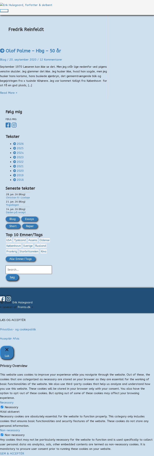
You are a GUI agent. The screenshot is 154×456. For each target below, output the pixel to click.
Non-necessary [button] (10, 430)
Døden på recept (16, 212)
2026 (20, 144)
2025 (20, 148)
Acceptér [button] (6, 338)
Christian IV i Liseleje (18, 197)
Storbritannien (29, 251)
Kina (43, 251)
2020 (20, 170)
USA (8, 240)
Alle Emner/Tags (20, 259)
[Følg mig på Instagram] (15, 125)
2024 (20, 152)
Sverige (28, 246)
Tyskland (20, 240)
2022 (20, 162)
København (13, 246)
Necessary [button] (7, 402)
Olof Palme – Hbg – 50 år (33, 50)
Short (13, 226)
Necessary (11, 407)
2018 (20, 180)
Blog (3, 59)
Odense (45, 240)
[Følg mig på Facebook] (9, 125)
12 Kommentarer (51, 59)
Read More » (8, 92)
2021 (20, 166)
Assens (32, 240)
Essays (29, 219)
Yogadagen (12, 204)
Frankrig (11, 251)
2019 (20, 175)
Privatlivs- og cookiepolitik (18, 329)
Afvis (16, 338)
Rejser (30, 226)
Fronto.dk (24, 307)
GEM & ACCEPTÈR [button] (12, 453)
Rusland (40, 246)
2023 (20, 157)
